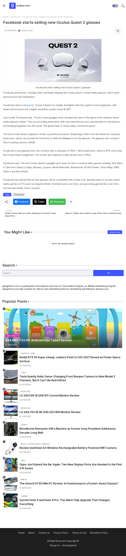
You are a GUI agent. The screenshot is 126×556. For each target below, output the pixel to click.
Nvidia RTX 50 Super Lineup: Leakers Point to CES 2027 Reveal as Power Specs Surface (70, 359)
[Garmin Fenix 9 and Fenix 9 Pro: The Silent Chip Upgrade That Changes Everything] (11, 500)
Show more (114, 232)
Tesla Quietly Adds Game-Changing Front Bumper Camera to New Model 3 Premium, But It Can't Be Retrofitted (67, 378)
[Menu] (4, 6)
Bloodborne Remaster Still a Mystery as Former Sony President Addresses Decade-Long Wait (68, 430)
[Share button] (71, 202)
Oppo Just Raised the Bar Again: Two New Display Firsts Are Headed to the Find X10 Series (71, 466)
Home (6, 17)
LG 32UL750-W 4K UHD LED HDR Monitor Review (50, 412)
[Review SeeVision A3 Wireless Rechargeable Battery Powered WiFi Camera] (11, 448)
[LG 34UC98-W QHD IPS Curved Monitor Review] (11, 396)
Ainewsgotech (69, 545)
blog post (28, 105)
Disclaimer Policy (99, 532)
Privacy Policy (60, 532)
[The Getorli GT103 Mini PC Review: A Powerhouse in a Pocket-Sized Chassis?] (11, 484)
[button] (115, 5)
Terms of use (79, 532)
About (31, 532)
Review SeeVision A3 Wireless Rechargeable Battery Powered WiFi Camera (68, 447)
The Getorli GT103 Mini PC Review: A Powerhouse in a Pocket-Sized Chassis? (69, 483)
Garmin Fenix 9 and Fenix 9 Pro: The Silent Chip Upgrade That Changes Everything (65, 502)
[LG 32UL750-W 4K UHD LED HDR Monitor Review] (11, 412)
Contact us (44, 532)
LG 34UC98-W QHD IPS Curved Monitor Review (49, 395)
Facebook (15, 17)
